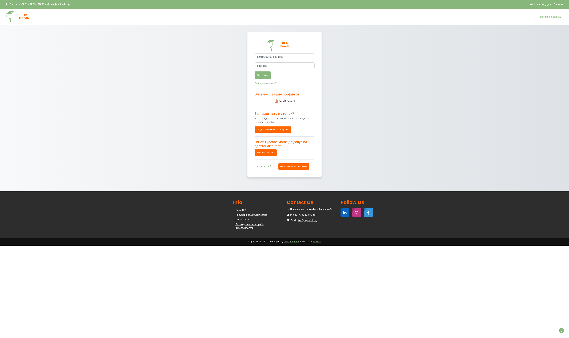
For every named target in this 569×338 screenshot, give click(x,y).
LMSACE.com (291, 241)
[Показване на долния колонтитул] (561, 330)
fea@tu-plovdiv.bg (60, 4)
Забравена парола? (266, 83)
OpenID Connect (286, 101)
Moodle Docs (242, 219)
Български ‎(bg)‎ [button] (263, 166)
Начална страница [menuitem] (550, 17)
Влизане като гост (265, 152)
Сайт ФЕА (241, 210)
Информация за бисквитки (293, 166)
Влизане (558, 4)
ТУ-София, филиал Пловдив (251, 215)
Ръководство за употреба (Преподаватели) (249, 226)
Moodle (317, 241)
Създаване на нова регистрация (272, 129)
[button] (540, 4)
